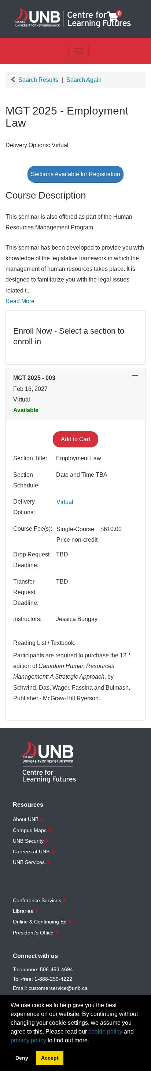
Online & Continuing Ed (40, 922)
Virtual (64, 502)
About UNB (25, 819)
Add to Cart (75, 439)
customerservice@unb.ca (58, 988)
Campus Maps (30, 830)
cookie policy (105, 1031)
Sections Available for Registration (75, 174)
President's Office (33, 933)
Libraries (23, 911)
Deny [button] (21, 1058)
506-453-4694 (56, 969)
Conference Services (37, 900)
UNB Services (29, 862)
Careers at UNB (31, 851)
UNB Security (28, 841)
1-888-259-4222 (53, 979)
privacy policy (28, 1040)
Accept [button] (50, 1058)
